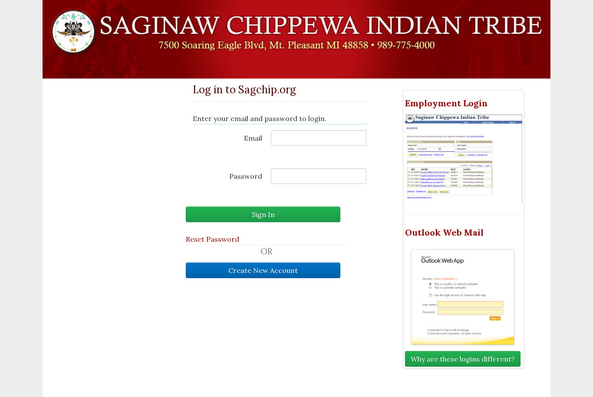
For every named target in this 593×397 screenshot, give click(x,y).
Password (245, 176)
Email (253, 138)
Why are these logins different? (463, 358)
